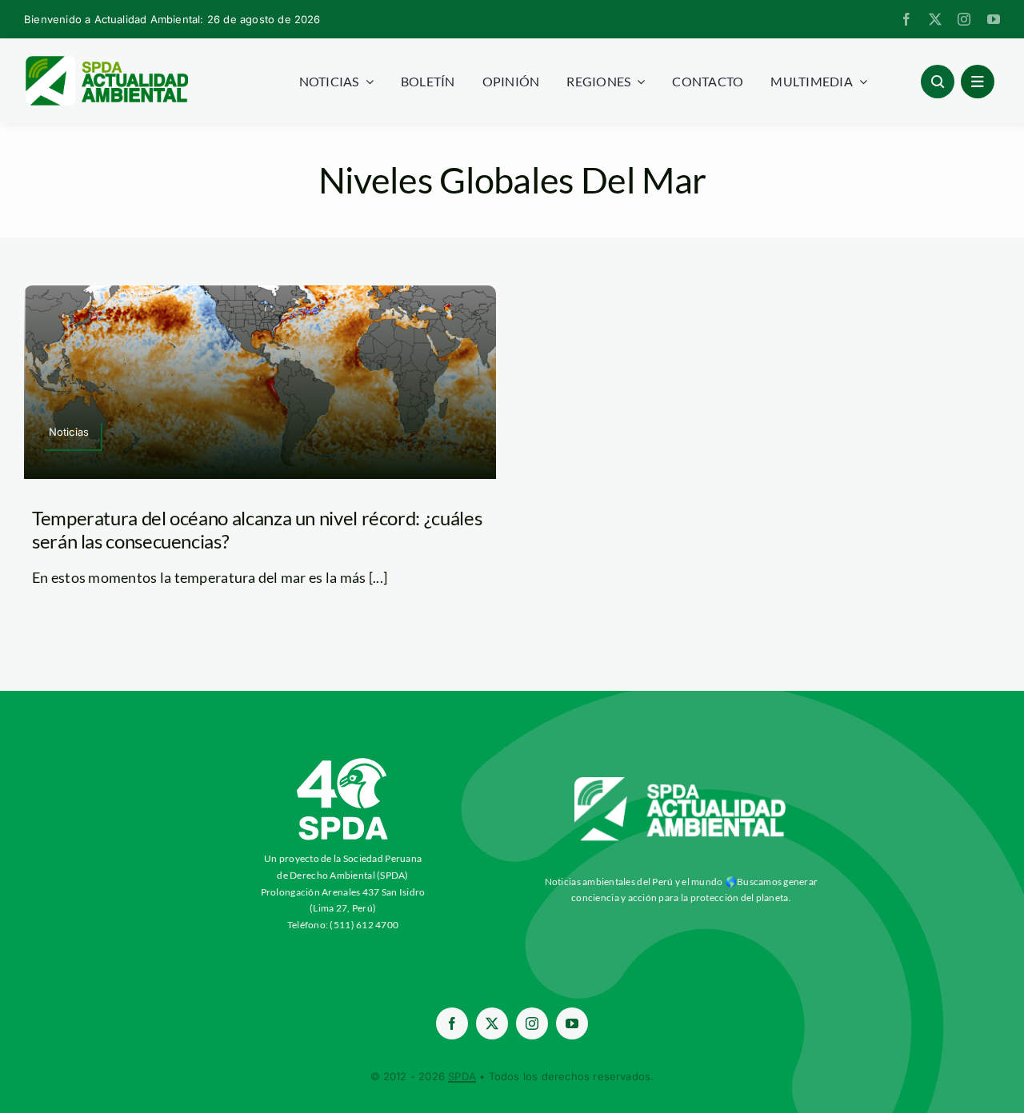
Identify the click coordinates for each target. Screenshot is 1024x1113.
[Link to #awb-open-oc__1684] (977, 81)
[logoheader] (106, 61)
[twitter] (935, 19)
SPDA (462, 1076)
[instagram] (964, 19)
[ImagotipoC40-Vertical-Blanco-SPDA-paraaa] (343, 762)
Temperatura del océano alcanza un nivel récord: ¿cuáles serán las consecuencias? (257, 529)
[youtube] (993, 19)
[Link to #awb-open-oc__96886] (937, 81)
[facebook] (906, 19)
